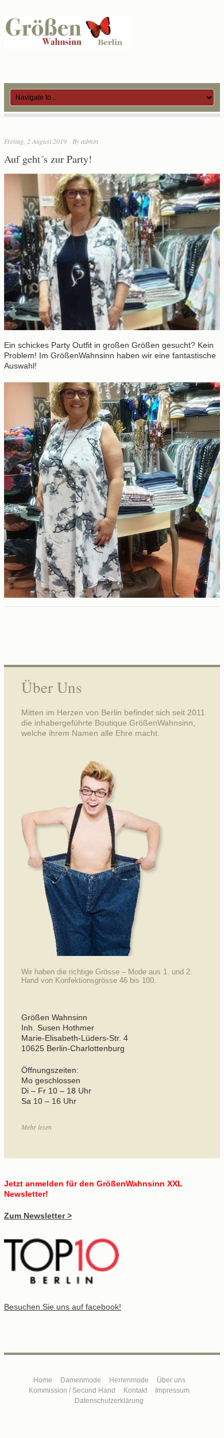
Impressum (172, 1390)
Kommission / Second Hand (72, 1390)
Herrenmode (129, 1380)
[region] (112, 490)
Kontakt (135, 1390)
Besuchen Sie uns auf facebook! (62, 1306)
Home (42, 1380)
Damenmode (80, 1380)
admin (89, 141)
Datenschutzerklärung (109, 1401)
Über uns (171, 1380)
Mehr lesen (36, 1126)
